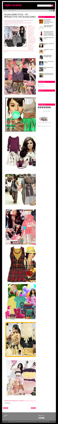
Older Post (33, 407)
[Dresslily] (4, 416)
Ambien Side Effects (46, 421)
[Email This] (6, 403)
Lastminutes (40, 421)
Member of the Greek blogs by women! (44, 122)
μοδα (22, 400)
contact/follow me (11, 10)
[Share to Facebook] (9, 403)
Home (5, 10)
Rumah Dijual (22, 421)
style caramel (13, 5)
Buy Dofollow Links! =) (34, 421)
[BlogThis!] (7, 403)
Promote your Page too (41, 86)
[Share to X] (8, 403)
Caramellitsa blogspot (41, 84)
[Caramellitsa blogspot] (38, 85)
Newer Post (5, 407)
